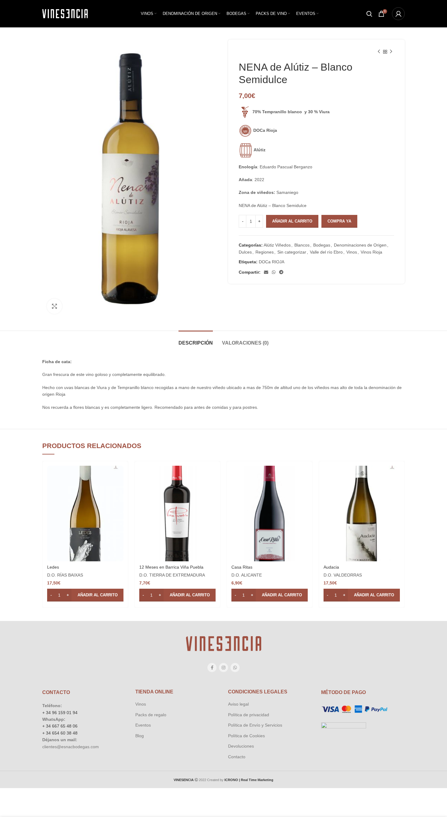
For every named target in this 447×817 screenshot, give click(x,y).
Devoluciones (241, 746)
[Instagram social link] (223, 667)
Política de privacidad (248, 714)
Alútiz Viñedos (277, 245)
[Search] (369, 14)
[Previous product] (379, 52)
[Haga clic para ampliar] (54, 306)
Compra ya (339, 221)
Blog (139, 735)
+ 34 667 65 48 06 (60, 726)
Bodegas (321, 245)
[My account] (398, 14)
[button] (85, 595)
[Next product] (391, 52)
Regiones (264, 252)
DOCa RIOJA (271, 261)
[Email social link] (266, 272)
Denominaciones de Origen (360, 245)
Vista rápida (118, 475)
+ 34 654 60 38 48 (60, 733)
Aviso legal (238, 704)
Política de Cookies (246, 735)
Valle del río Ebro (326, 252)
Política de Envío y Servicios (255, 725)
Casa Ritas (241, 567)
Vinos (351, 252)
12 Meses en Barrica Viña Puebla (171, 567)
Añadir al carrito (292, 221)
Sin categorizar (291, 252)
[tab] (195, 340)
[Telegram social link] (281, 272)
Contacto (236, 756)
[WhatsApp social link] (273, 272)
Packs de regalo (150, 714)
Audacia (331, 567)
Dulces (245, 252)
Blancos (302, 245)
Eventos (143, 725)
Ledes (53, 567)
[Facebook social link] (212, 667)
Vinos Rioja (371, 252)
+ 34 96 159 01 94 (60, 712)
